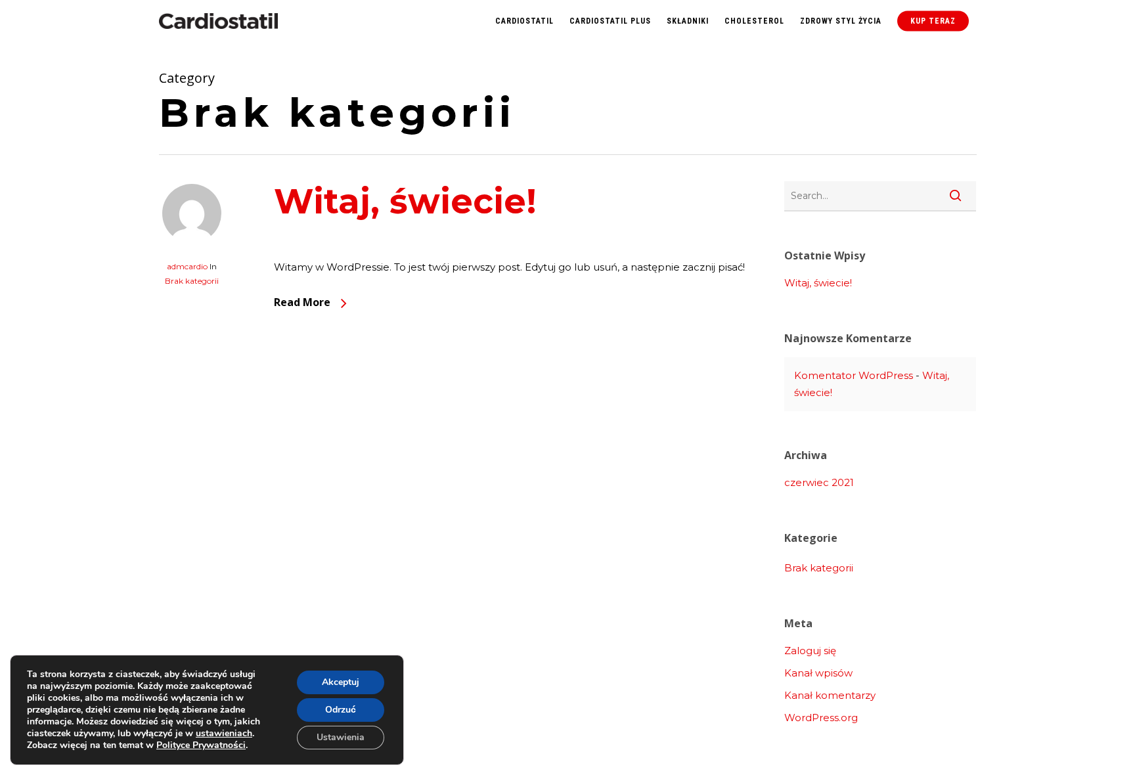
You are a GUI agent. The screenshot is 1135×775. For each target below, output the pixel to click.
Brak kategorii (192, 281)
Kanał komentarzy (830, 695)
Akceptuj (340, 682)
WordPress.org (821, 717)
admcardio (187, 266)
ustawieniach (224, 734)
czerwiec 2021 (819, 482)
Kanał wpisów (818, 673)
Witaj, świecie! (405, 201)
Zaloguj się (810, 650)
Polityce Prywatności (201, 745)
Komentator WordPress (853, 375)
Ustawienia (341, 737)
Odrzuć (340, 709)
